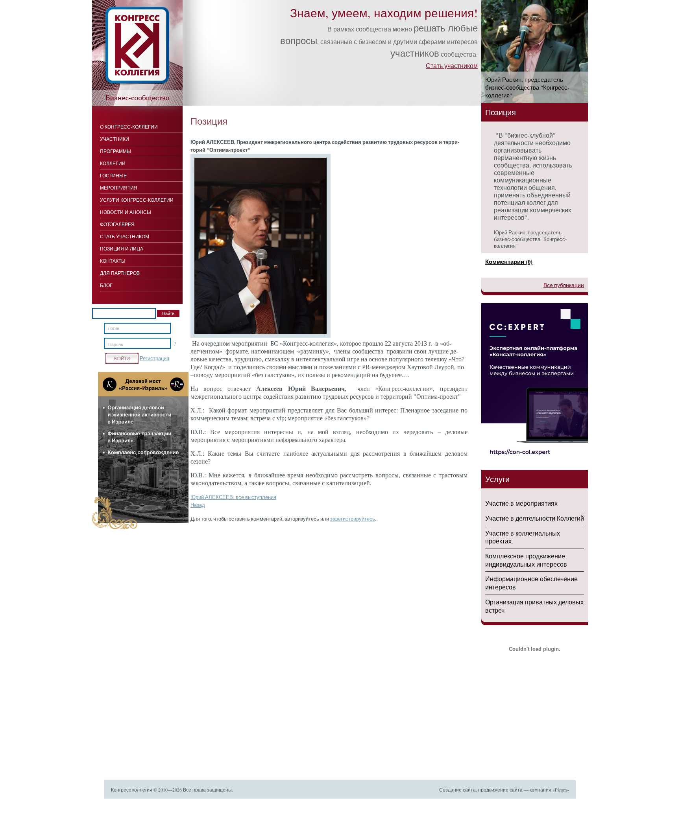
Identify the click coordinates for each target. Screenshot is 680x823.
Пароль (115, 344)
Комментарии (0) (508, 261)
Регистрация (154, 358)
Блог (106, 285)
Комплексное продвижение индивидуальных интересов (526, 560)
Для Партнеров (120, 273)
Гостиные (113, 175)
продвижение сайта (500, 789)
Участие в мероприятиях (521, 503)
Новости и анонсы (125, 212)
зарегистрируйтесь (352, 518)
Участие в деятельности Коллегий (534, 518)
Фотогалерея (117, 224)
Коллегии (113, 163)
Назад (197, 504)
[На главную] (137, 103)
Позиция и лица (121, 248)
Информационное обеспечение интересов (531, 582)
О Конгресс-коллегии (129, 126)
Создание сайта (457, 789)
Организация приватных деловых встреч (534, 606)
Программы (115, 151)
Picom (561, 789)
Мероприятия (118, 187)
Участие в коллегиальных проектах (522, 537)
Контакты (113, 261)
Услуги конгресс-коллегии (137, 200)
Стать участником (452, 65)
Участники (114, 139)
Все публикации (563, 285)
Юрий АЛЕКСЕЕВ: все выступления (233, 497)
